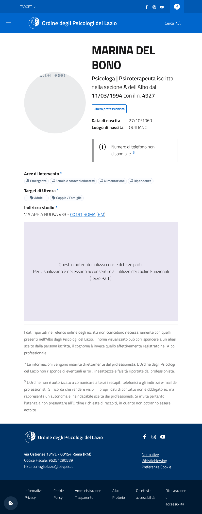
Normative (150, 454)
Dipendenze (142, 180)
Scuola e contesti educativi (75, 180)
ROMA (90, 214)
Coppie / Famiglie (68, 197)
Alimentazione (114, 180)
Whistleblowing (154, 461)
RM (101, 214)
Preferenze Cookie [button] (156, 467)
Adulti (38, 197)
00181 (76, 214)
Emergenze (38, 180)
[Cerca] (179, 23)
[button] (28, 7)
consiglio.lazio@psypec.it (53, 466)
